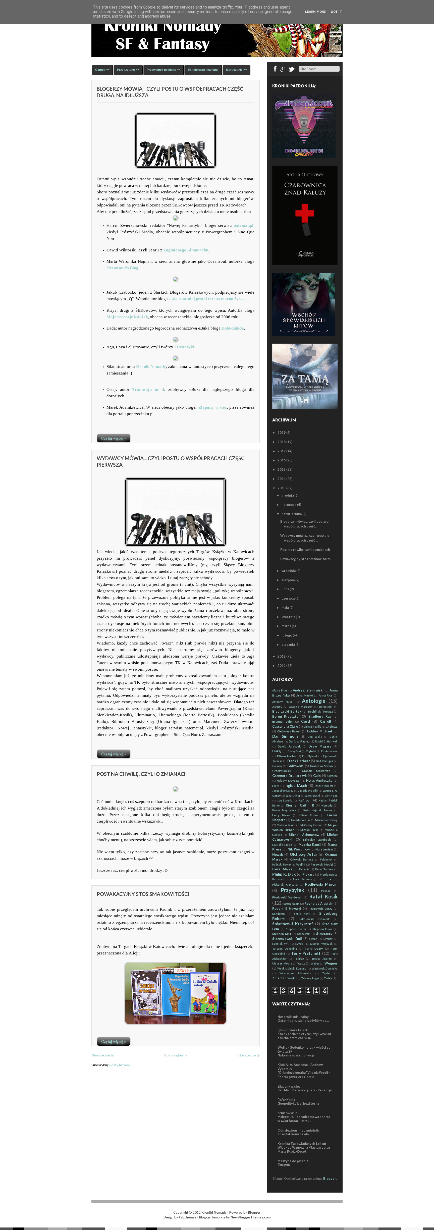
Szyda (299, 943)
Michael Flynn (309, 829)
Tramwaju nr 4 (148, 389)
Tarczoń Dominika (284, 948)
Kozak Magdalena (284, 810)
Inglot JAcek (296, 785)
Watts (301, 963)
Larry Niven (281, 815)
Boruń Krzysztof (286, 716)
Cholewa (332, 726)
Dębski (311, 751)
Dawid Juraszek (289, 746)
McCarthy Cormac (311, 825)
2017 (282, 451)
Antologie (313, 701)
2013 (282, 488)
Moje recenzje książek (127, 316)
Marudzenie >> (236, 70)
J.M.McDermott (323, 785)
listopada (289, 505)
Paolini (300, 864)
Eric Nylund (309, 756)
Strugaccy (324, 934)
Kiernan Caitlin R (300, 805)
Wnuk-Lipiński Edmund (291, 968)
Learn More (315, 12)
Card (305, 721)
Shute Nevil (302, 913)
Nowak (277, 854)
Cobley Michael (319, 731)
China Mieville (312, 726)
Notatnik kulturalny (293, 1017)
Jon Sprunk (284, 800)
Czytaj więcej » (113, 438)
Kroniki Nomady (214, 1212)
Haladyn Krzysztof (289, 780)
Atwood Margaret (300, 706)
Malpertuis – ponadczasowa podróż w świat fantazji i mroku (304, 1119)
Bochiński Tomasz (320, 711)
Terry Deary (314, 948)
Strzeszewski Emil (287, 939)
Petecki (304, 869)
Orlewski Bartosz (301, 859)
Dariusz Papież (299, 741)
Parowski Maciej (322, 864)
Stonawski (303, 933)
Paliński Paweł (281, 864)
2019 (282, 433)
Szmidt (328, 938)
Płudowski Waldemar (287, 897)
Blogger (329, 1178)
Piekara (308, 874)
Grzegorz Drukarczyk (289, 776)
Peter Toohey (324, 869)
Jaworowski (312, 795)
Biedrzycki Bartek (286, 711)
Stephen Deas (322, 929)
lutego (287, 635)
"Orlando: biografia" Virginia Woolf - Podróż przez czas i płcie (304, 1075)
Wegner (331, 963)
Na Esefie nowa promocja (296, 1055)
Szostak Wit (280, 943)
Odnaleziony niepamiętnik (298, 1130)
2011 (282, 666)
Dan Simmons (285, 736)
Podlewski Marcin (321, 884)
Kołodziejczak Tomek (317, 810)
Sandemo (278, 913)
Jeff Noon (331, 795)
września (289, 571)
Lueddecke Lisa (300, 820)
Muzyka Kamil (310, 844)
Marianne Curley (326, 820)
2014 (282, 479)
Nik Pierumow (299, 849)
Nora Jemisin (324, 849)
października (292, 514)
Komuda (327, 805)
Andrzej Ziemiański (308, 690)
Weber (315, 963)
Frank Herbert (298, 761)
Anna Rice (326, 695)
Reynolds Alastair (318, 903)
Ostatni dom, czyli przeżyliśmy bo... (303, 1021)
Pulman (326, 890)
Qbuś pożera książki (293, 1030)
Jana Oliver (293, 795)
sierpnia (288, 580)
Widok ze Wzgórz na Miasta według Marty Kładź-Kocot (304, 1149)
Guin (317, 776)
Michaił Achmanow (304, 835)
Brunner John (282, 721)
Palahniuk (326, 859)
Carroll (325, 721)
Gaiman (277, 766)
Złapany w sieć (212, 407)
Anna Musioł (304, 695)
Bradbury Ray (319, 716)
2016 (282, 460)
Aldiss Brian (280, 690)
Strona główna (175, 1055)
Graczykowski (281, 770)
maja (285, 608)
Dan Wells (315, 736)
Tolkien (299, 958)
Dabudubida (233, 328)
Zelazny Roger (310, 978)
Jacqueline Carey (282, 790)
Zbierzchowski (284, 978)
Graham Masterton (316, 770)
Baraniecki (325, 706)
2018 (282, 442)
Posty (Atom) (119, 1065)
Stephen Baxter (296, 929)
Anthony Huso (282, 701)
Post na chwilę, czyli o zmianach (142, 774)
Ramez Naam (291, 903)
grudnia (288, 495)
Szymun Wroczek (321, 943)
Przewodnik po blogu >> (163, 70)
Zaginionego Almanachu (185, 250)
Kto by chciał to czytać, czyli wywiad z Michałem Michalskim (304, 1036)
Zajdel (326, 973)
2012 (282, 656)
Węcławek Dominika (325, 968)
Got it (336, 12)
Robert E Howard (286, 908)
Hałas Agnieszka (319, 780)
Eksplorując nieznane (203, 70)
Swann (313, 938)
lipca (285, 589)
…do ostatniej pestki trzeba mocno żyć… (207, 298)
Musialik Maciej (282, 844)
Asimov (277, 706)
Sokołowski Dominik (314, 919)
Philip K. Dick (284, 874)
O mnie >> (102, 70)
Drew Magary (319, 746)
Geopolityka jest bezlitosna (298, 1103)
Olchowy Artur (303, 854)
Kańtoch (304, 800)
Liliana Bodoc (308, 815)
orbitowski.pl (288, 1113)
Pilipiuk (325, 879)
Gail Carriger (324, 761)
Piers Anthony (302, 879)
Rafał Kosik (323, 896)
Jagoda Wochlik (308, 790)
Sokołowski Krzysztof (292, 923)
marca (286, 626)
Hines (276, 785)
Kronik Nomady (151, 366)
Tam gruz (284, 1165)
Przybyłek (292, 890)
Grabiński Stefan (321, 766)
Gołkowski (295, 766)
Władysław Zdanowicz (296, 973)
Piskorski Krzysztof (285, 884)
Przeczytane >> (128, 70)
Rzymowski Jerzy (320, 908)
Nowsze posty (102, 1055)
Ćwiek (328, 978)
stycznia (288, 645)
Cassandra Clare (285, 726)
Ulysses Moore (282, 963)
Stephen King (281, 933)
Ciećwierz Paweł (289, 731)
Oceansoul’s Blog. (122, 267)
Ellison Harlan (286, 756)
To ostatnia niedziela (293, 1134)
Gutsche (332, 775)
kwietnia (288, 617)
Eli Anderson (329, 751)
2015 (282, 469)
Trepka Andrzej (321, 958)
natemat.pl (243, 225)
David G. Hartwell (326, 741)
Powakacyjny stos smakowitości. (143, 894)
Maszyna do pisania (293, 1161)
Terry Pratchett (305, 953)
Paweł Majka (282, 869)
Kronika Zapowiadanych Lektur (302, 1144)
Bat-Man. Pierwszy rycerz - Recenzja (305, 1090)
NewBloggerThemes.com (250, 1217)
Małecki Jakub (286, 825)
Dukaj (276, 751)
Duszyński (294, 751)
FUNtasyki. (184, 347)
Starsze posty (249, 1055)
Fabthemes (187, 1217)
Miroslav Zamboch (317, 839)
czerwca (288, 598)
